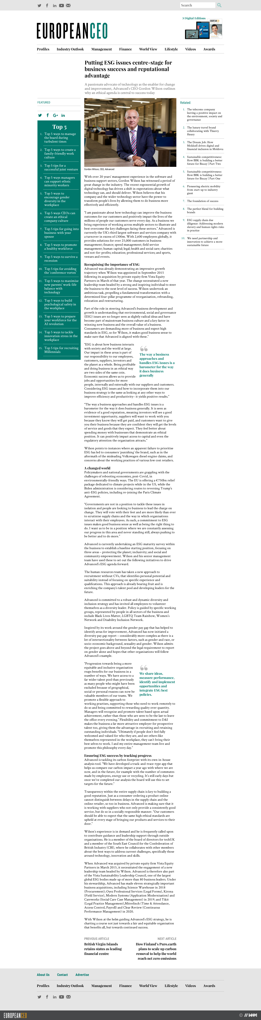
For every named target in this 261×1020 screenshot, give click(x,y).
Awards (209, 49)
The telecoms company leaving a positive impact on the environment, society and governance (204, 114)
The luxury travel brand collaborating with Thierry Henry (203, 130)
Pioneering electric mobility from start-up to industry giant (203, 189)
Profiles (43, 49)
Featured (43, 102)
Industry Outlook (70, 49)
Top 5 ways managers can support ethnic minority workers (59, 181)
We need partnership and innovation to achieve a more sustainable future (204, 241)
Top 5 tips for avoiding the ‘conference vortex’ (60, 270)
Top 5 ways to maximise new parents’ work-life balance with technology (61, 286)
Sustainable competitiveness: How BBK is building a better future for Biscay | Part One (204, 174)
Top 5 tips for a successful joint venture (61, 167)
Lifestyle (171, 49)
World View (148, 49)
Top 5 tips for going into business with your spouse (61, 232)
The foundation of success (202, 201)
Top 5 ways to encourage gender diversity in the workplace (57, 199)
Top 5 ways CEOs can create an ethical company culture (59, 217)
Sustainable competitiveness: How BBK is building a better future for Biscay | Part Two (204, 160)
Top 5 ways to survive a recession (61, 258)
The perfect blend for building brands (205, 210)
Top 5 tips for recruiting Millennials (61, 350)
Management (101, 49)
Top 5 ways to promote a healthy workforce (60, 246)
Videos (190, 49)
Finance (125, 49)
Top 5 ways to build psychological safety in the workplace (60, 304)
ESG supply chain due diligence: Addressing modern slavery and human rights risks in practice (205, 225)
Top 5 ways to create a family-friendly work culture (60, 153)
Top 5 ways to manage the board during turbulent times (60, 137)
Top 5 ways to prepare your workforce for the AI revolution (60, 320)
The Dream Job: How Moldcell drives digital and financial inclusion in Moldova (205, 145)
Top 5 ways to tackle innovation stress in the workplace (61, 336)
